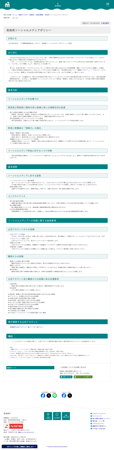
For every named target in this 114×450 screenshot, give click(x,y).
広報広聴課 (39, 15)
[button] (19, 446)
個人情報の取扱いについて (101, 418)
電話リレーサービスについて (26, 432)
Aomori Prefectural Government (57, 446)
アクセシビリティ (98, 423)
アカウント (94, 236)
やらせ (14, 236)
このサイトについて (99, 413)
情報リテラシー (83, 70)
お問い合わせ (67, 377)
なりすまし (22, 236)
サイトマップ (97, 416)
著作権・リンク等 (98, 421)
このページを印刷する (84, 377)
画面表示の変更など (99, 426)
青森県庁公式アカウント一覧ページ (22, 327)
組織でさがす (23, 15)
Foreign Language (99, 428)
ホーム (15, 15)
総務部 (31, 15)
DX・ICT (15, 18)
